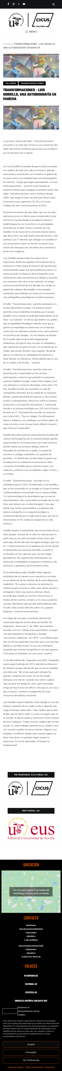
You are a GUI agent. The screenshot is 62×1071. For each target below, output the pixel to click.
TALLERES (10, 83)
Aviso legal (49, 1067)
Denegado (31, 1052)
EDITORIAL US (31, 984)
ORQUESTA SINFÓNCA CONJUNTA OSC (31, 1001)
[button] (31, 31)
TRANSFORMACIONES (32, 83)
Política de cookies (16, 1067)
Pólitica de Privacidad (34, 1067)
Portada (7, 44)
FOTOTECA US (31, 993)
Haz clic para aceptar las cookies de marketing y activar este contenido (31, 892)
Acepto (31, 1044)
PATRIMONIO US (31, 976)
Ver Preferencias (31, 1060)
